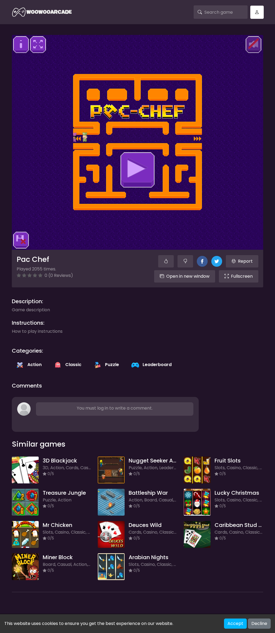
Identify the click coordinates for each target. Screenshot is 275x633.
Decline (259, 623)
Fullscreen (242, 276)
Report (245, 261)
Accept (235, 623)
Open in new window (187, 276)
